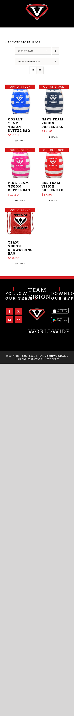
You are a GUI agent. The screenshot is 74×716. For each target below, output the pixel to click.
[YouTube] (9, 318)
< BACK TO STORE (17, 41)
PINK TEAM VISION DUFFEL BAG (19, 185)
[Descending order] (55, 50)
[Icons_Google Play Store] (60, 317)
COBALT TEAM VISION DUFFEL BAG (19, 124)
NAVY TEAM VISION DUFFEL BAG (52, 122)
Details (21, 139)
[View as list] (39, 69)
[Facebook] (9, 310)
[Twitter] (18, 310)
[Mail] (18, 318)
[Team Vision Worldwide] (37, 308)
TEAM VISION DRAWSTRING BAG (20, 247)
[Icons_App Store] (60, 308)
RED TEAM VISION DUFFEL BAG (52, 185)
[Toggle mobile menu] (67, 21)
